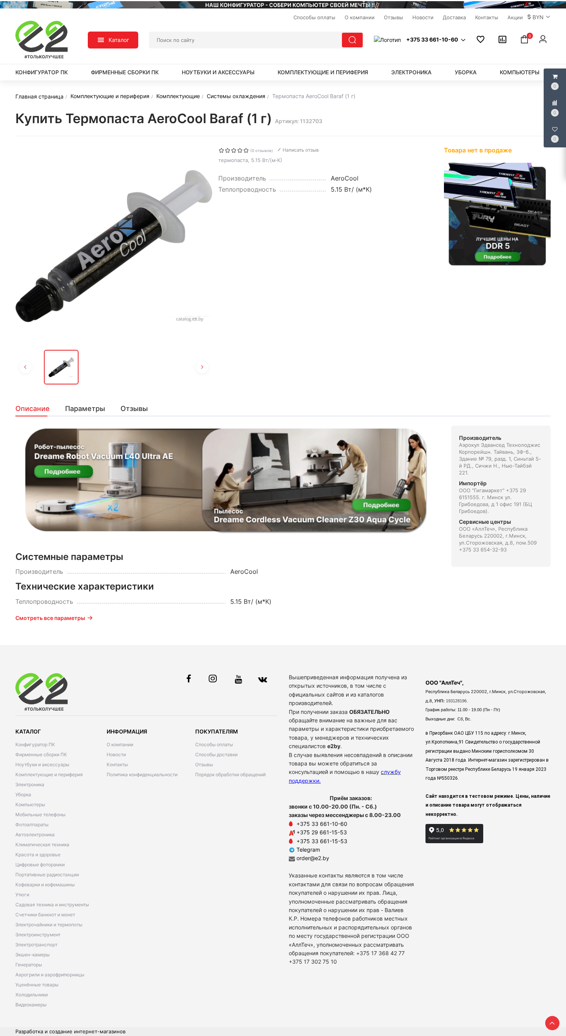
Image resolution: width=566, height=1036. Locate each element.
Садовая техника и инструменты (52, 904)
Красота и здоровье (37, 854)
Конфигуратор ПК (41, 72)
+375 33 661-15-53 (321, 841)
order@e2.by (312, 858)
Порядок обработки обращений (230, 774)
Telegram (307, 849)
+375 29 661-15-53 (321, 832)
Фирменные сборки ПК (125, 72)
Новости (116, 754)
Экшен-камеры (32, 954)
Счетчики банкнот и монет (45, 914)
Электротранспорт (36, 944)
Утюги (22, 894)
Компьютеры (519, 72)
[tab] (36, 408)
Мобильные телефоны (40, 814)
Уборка (466, 72)
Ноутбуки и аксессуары (218, 72)
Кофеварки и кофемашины (45, 884)
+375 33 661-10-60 (321, 823)
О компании (120, 744)
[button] (539, 17)
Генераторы (28, 964)
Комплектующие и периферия (323, 72)
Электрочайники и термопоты (48, 924)
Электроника (411, 72)
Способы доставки (216, 754)
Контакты (117, 764)
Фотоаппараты (32, 824)
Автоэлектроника (35, 834)
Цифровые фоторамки (40, 864)
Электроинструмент (37, 934)
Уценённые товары (37, 985)
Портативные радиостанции (47, 874)
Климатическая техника (42, 844)
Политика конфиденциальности (142, 774)
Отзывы (204, 764)
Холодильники (31, 995)
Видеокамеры (31, 1005)
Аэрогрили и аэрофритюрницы (49, 975)
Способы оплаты (214, 744)
